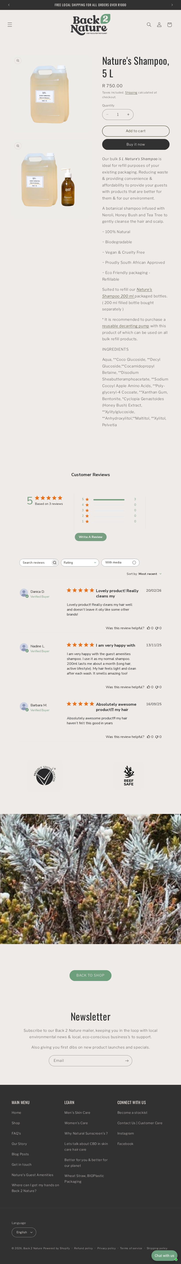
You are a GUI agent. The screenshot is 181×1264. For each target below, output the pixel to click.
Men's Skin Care (77, 1113)
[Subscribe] (127, 1060)
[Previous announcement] (9, 5)
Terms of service (131, 1248)
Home (17, 1113)
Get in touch (22, 1165)
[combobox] (80, 562)
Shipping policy (157, 1248)
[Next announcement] (172, 5)
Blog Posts (20, 1154)
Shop (16, 1123)
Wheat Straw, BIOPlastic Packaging (84, 1179)
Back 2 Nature (32, 1248)
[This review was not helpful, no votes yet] (156, 628)
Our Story (19, 1144)
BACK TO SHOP (90, 975)
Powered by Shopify (56, 1248)
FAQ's (16, 1133)
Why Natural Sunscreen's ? (86, 1133)
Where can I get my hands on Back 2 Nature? (35, 1188)
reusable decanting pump (125, 326)
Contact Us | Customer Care (139, 1123)
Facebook (125, 1144)
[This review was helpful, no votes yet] (148, 628)
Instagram (125, 1133)
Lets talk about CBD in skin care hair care (86, 1147)
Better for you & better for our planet (85, 1163)
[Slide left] (80, 802)
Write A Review (90, 537)
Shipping (131, 92)
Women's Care (76, 1123)
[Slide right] (100, 802)
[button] (10, 25)
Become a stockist (132, 1113)
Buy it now (135, 144)
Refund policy (83, 1248)
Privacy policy (106, 1248)
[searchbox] (35, 562)
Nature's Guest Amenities (32, 1175)
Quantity (108, 105)
